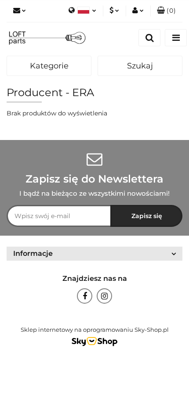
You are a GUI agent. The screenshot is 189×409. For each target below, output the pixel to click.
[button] (166, 11)
